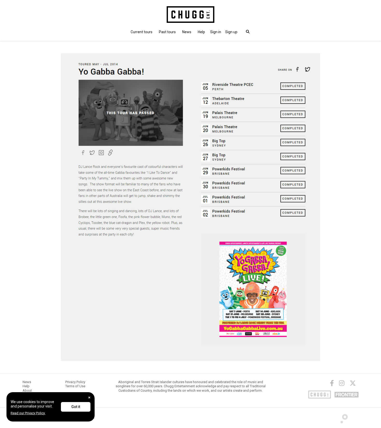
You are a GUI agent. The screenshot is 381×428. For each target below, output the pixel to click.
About (27, 390)
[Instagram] (341, 383)
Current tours (141, 32)
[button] (215, 32)
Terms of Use (75, 386)
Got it (75, 407)
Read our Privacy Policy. (28, 413)
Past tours (167, 32)
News (186, 32)
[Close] (89, 397)
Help (201, 32)
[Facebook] (332, 383)
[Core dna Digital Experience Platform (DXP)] (342, 417)
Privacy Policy (75, 382)
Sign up (231, 32)
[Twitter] (353, 383)
